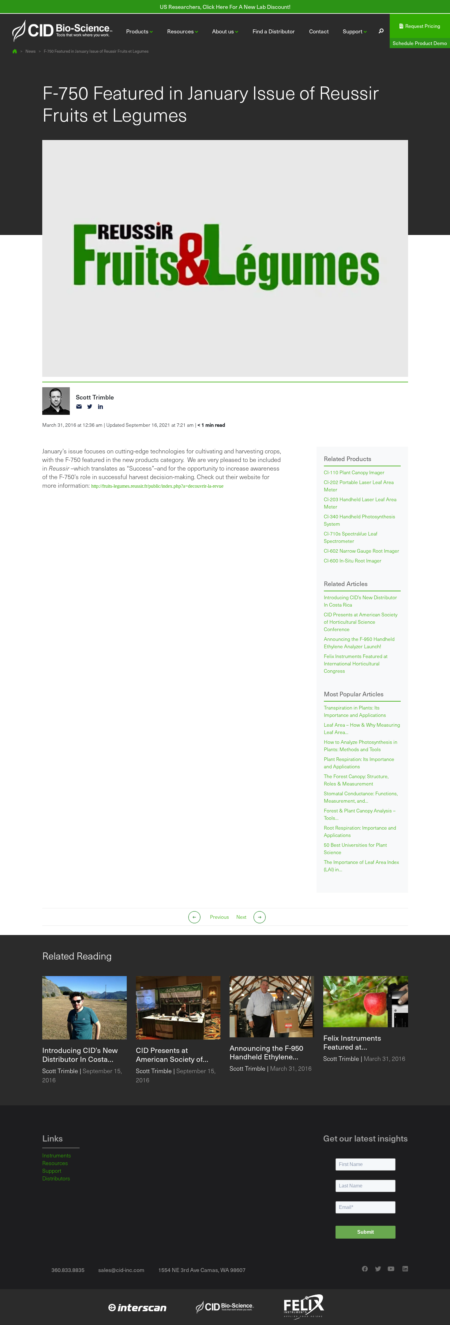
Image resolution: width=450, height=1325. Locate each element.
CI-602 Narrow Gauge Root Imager (361, 550)
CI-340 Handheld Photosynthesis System (359, 520)
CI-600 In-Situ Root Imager (352, 560)
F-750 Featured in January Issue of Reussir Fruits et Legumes (96, 51)
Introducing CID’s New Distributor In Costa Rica (360, 601)
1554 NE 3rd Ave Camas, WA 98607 (202, 1270)
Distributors (56, 1178)
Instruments (56, 1155)
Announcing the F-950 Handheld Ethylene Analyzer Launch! (359, 642)
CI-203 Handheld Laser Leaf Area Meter (360, 503)
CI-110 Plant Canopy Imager (354, 472)
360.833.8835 (67, 1270)
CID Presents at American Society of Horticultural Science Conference (360, 621)
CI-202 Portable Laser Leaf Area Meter (359, 486)
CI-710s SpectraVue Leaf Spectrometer (350, 537)
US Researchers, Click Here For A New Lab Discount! (225, 6)
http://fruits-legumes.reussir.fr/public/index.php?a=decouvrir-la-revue (157, 486)
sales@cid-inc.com (121, 1270)
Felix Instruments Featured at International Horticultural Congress (356, 663)
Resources (55, 1163)
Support (51, 1170)
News (30, 51)
